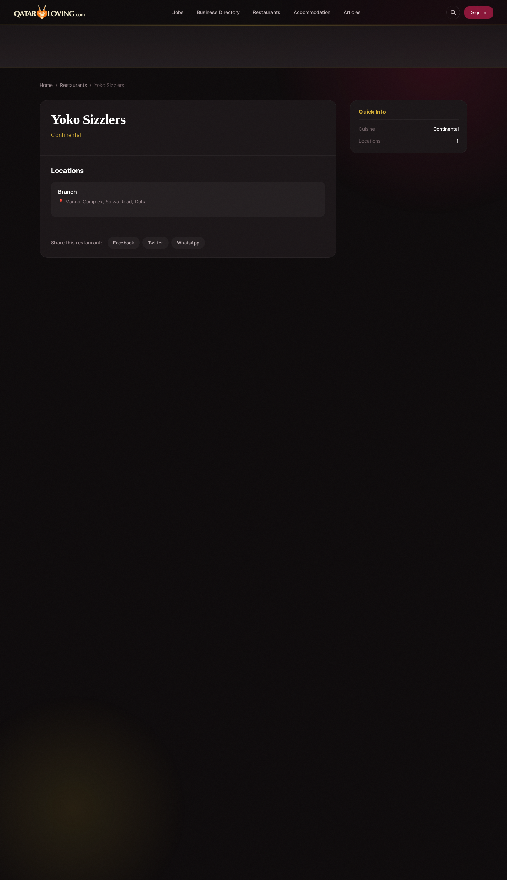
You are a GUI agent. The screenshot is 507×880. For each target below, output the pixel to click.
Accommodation (312, 12)
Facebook (123, 243)
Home (46, 85)
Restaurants (266, 12)
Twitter (155, 243)
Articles (352, 12)
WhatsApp (188, 243)
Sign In (478, 12)
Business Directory (218, 12)
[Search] (453, 12)
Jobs (178, 12)
